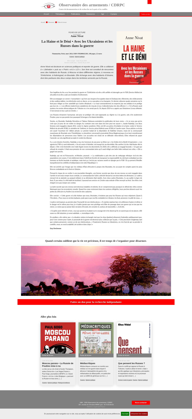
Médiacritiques (87, 363)
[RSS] (48, 402)
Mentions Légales (92, 406)
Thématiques (60, 14)
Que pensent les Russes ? (131, 363)
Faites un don (145, 14)
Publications (75, 14)
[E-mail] (43, 402)
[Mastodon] (63, 402)
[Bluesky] (48, 408)
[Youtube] (58, 408)
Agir (102, 14)
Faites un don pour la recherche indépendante (96, 302)
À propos (113, 14)
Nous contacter (141, 402)
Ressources (90, 14)
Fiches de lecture (62, 22)
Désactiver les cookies (139, 414)
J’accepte (125, 414)
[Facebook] (53, 402)
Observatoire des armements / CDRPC (92, 5)
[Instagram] (53, 408)
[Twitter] (58, 402)
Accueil (46, 14)
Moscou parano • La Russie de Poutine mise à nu (57, 364)
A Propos (102, 406)
